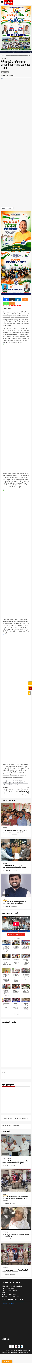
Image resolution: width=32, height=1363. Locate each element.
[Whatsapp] (6, 303)
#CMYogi (17, 781)
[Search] (29, 693)
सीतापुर (30, 52)
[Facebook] (6, 299)
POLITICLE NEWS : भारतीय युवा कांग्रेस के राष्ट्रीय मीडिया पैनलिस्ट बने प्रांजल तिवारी (14, 902)
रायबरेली (24, 52)
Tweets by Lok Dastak (8, 1303)
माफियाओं (22, 784)
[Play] (30, 688)
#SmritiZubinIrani (7, 782)
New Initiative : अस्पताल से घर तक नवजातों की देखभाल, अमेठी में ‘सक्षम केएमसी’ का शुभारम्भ (15, 1162)
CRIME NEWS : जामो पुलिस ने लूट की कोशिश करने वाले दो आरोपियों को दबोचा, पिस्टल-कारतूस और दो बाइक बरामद (15, 1198)
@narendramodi (10, 781)
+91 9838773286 (12, 1290)
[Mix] (25, 299)
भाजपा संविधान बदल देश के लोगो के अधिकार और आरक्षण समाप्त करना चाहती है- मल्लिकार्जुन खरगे (22, 791)
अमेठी (9, 52)
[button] (18, 938)
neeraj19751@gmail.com (9, 1294)
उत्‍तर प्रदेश (3, 52)
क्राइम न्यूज (5, 1194)
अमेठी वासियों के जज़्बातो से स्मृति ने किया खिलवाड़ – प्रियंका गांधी (9, 790)
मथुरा (13, 52)
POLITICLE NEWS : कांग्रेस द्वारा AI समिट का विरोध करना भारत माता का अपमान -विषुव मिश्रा (15, 831)
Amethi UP (13, 1288)
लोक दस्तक (12, 75)
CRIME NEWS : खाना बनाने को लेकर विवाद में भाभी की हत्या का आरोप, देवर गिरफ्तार (15, 1271)
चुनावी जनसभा (6, 784)
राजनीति (4, 58)
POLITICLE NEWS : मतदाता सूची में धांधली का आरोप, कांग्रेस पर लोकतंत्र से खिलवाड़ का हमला (15, 867)
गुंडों (26, 782)
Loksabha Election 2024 (18, 782)
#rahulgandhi (24, 781)
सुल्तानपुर (18, 52)
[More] (12, 303)
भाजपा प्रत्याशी (16, 784)
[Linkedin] (18, 299)
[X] (12, 299)
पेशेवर (11, 784)
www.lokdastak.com (13, 1296)
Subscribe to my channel (17, 934)
